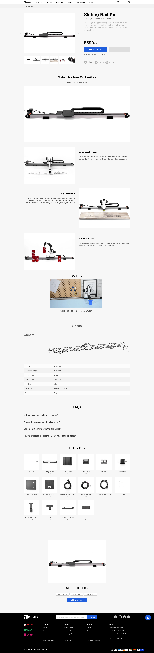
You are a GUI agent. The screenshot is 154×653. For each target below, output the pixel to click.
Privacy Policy (68, 640)
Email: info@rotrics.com (116, 627)
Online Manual (68, 627)
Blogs (91, 2)
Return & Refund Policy (71, 637)
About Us (90, 627)
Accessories (46, 634)
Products (59, 2)
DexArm (39, 2)
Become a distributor (49, 640)
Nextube (49, 2)
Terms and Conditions (93, 640)
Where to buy (46, 637)
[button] (20, 33)
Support (69, 2)
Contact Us (90, 634)
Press (89, 637)
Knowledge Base (69, 634)
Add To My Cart (95, 49)
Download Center (69, 630)
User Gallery (80, 2)
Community (90, 630)
